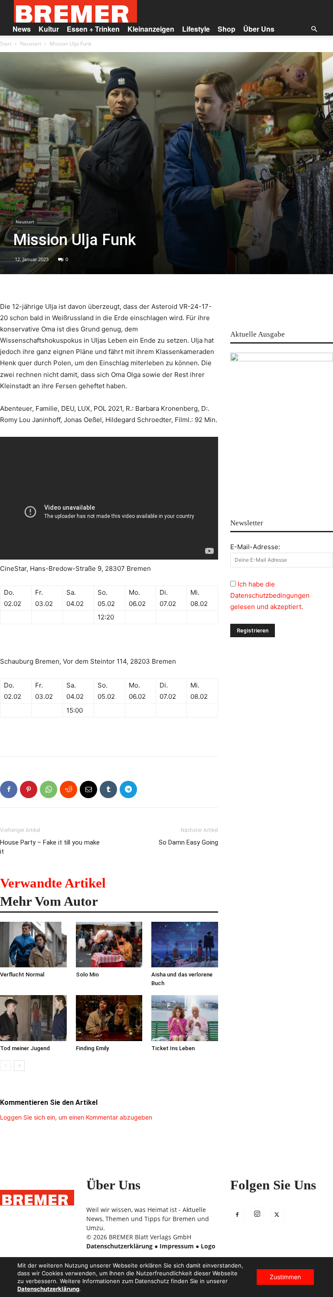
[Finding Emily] (109, 1018)
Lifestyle (196, 29)
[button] (314, 29)
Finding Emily (92, 1048)
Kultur (49, 29)
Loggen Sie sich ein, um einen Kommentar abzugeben (76, 1117)
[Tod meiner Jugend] (33, 1018)
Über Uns (258, 29)
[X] (277, 1215)
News (22, 29)
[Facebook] (8, 789)
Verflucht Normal (22, 974)
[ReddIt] (68, 789)
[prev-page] (5, 1065)
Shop (226, 29)
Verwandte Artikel (53, 883)
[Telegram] (128, 789)
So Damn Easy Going (188, 842)
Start (6, 43)
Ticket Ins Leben (173, 1048)
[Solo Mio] (109, 945)
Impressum (177, 1246)
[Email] (88, 789)
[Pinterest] (28, 789)
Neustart (30, 43)
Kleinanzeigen (150, 29)
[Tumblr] (108, 789)
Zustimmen (285, 1277)
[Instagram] (257, 1214)
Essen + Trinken (93, 29)
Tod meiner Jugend (25, 1048)
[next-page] (19, 1065)
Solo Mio (87, 974)
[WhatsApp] (48, 789)
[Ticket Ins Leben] (184, 1018)
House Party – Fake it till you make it (50, 846)
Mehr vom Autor (49, 901)
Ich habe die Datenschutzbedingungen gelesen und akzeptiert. (270, 595)
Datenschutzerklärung (119, 1246)
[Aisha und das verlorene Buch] (184, 945)
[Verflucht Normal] (33, 945)
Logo (208, 1246)
